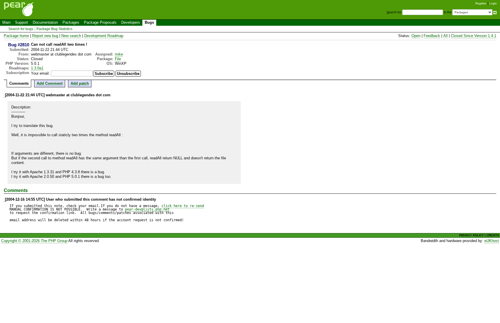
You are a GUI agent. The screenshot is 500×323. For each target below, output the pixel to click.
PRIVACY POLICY (471, 235)
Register (480, 3)
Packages (70, 22)
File (118, 59)
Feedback (432, 36)
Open (415, 36)
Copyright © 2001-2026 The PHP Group (34, 241)
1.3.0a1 (37, 68)
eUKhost (491, 241)
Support (21, 22)
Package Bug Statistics (54, 29)
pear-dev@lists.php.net (147, 209)
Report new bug (45, 36)
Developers (130, 22)
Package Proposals (100, 22)
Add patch (80, 83)
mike (119, 54)
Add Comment (49, 83)
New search (71, 36)
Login (493, 3)
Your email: (40, 73)
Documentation (45, 22)
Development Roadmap (103, 36)
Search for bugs (20, 29)
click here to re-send (182, 206)
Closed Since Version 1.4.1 (473, 36)
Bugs (149, 22)
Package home (16, 36)
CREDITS (492, 235)
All (445, 36)
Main (6, 22)
